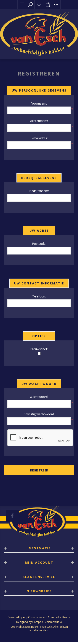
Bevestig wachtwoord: (39, 414)
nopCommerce (32, 617)
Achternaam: (39, 121)
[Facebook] (12, 516)
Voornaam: (39, 103)
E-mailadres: (39, 138)
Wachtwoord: (39, 397)
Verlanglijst (39, 4)
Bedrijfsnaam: (39, 191)
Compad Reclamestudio (47, 622)
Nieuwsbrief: (39, 349)
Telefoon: (39, 296)
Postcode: (39, 243)
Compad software (59, 617)
